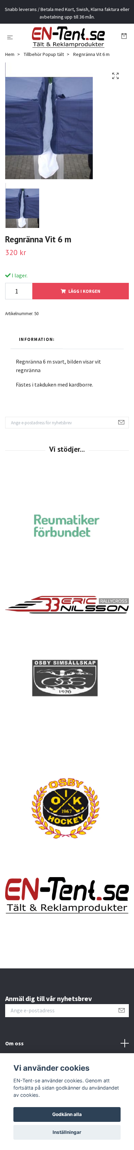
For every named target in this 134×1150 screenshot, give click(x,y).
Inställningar (67, 1132)
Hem (9, 85)
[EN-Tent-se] (64, 52)
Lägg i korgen (84, 321)
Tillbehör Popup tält (44, 85)
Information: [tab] (37, 369)
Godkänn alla (67, 1114)
